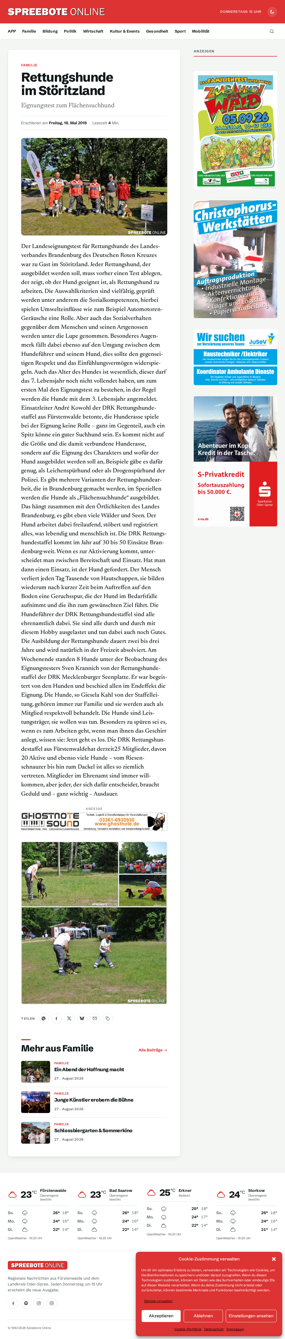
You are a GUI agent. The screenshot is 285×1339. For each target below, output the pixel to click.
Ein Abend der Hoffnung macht (89, 1069)
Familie (29, 31)
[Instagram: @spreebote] (38, 1303)
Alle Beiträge (151, 1050)
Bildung (50, 31)
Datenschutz (214, 1329)
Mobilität (200, 31)
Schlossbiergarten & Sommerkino (93, 1130)
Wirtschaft (93, 31)
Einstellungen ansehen (251, 1315)
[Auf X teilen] (69, 1018)
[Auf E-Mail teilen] (95, 1018)
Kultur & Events (125, 31)
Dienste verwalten (158, 1301)
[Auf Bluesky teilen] (82, 1018)
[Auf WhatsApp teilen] (43, 1018)
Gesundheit (157, 31)
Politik (70, 31)
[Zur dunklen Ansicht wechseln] (272, 12)
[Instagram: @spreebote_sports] (51, 1303)
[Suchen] (272, 31)
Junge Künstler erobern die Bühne (94, 1100)
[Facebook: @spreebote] (13, 1303)
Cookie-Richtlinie (188, 1329)
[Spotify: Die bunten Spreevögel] (26, 1303)
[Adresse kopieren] (107, 1018)
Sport (180, 31)
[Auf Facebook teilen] (56, 1018)
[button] (274, 1259)
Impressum (235, 1329)
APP (12, 31)
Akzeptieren (161, 1315)
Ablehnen (203, 1315)
